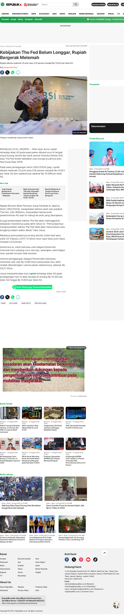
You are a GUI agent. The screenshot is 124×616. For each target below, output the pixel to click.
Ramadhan (22, 576)
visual (111, 14)
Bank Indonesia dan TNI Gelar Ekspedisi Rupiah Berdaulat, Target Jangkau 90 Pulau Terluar (31, 193)
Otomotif (38, 19)
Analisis (21, 565)
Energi (13, 19)
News (2, 565)
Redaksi (21, 587)
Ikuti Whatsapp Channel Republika (34, 287)
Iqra (19, 562)
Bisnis (20, 19)
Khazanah (4, 562)
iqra (54, 14)
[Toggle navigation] (2, 4)
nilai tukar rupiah (40, 303)
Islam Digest (40, 562)
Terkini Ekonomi (96, 138)
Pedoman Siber (41, 587)
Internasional (5, 569)
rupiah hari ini (26, 303)
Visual (20, 572)
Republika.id (113, 5)
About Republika (6, 587)
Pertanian (29, 19)
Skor (37, 559)
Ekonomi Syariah (20, 14)
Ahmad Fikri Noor (10, 67)
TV (118, 14)
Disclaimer (4, 590)
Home (2, 46)
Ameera (3, 559)
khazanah (44, 14)
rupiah (33, 273)
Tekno (20, 569)
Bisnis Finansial (86, 14)
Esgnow (3, 572)
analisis (72, 14)
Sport (37, 565)
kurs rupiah (13, 303)
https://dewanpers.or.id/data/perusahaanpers (19, 603)
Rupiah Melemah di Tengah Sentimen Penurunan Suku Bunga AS (52, 192)
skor (33, 14)
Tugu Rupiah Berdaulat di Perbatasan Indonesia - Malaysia (10, 192)
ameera (5, 14)
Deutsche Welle (98, 5)
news (62, 14)
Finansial (5, 19)
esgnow (101, 14)
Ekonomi (9, 46)
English (38, 572)
